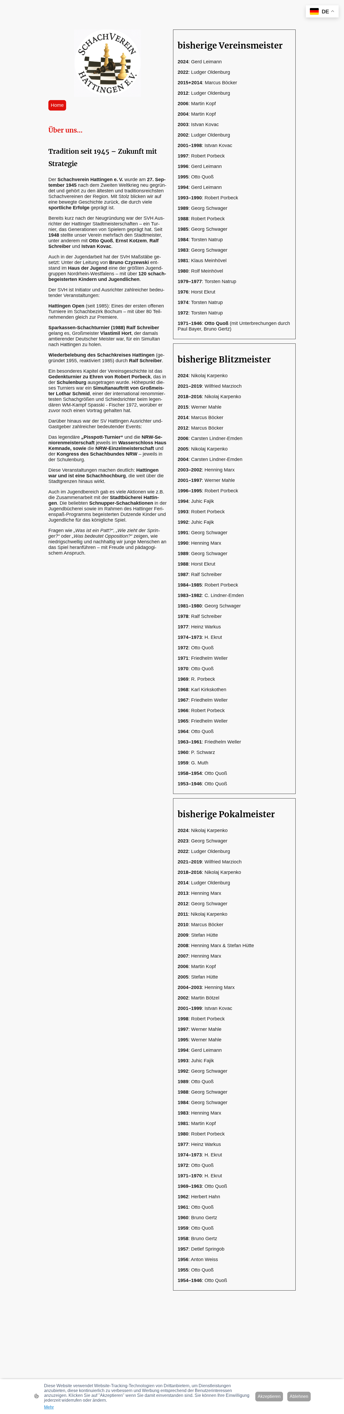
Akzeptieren (269, 1396)
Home (57, 105)
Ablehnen (299, 1396)
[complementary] (322, 12)
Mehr (49, 1407)
